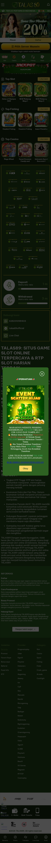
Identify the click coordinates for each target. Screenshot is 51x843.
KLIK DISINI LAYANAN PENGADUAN (25, 462)
